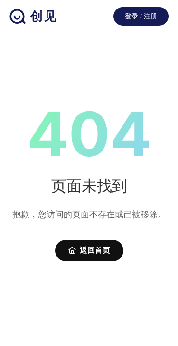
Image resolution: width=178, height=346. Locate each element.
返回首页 (95, 250)
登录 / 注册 (141, 16)
